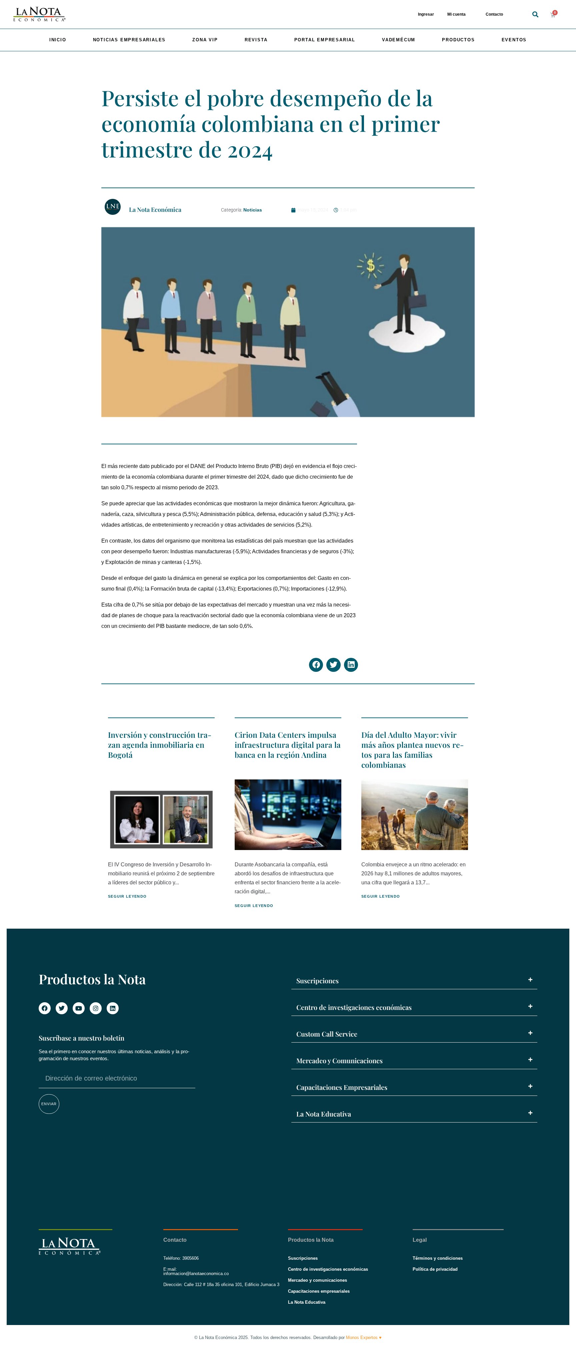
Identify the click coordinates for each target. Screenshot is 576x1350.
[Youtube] (79, 1008)
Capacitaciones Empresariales (341, 1087)
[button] (535, 14)
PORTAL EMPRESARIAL (324, 39)
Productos (458, 39)
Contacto (494, 14)
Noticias (252, 210)
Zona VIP (205, 39)
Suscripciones (317, 980)
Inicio (57, 39)
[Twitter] (62, 1008)
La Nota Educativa (323, 1113)
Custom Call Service (326, 1033)
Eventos (514, 39)
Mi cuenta (456, 14)
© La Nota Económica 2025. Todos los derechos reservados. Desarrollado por (288, 1337)
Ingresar (426, 14)
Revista (256, 39)
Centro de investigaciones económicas (354, 1007)
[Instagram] (96, 1008)
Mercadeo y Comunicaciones (339, 1060)
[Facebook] (45, 1008)
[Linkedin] (113, 1008)
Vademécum (398, 39)
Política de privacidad (435, 1269)
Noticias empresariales (129, 39)
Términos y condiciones (438, 1258)
